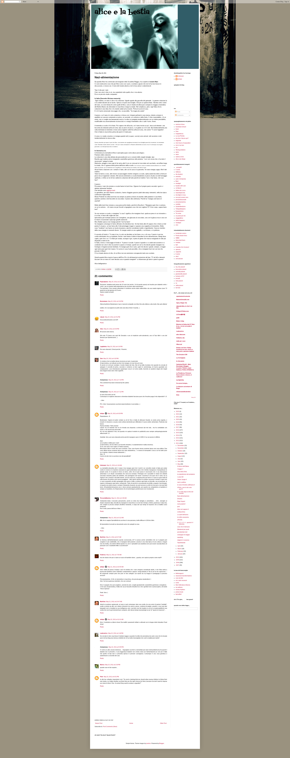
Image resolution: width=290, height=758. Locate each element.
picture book (179, 592)
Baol (177, 181)
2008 (177, 562)
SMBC (178, 238)
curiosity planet (180, 271)
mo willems (179, 587)
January (180, 554)
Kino (177, 395)
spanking (180, 537)
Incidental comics (181, 233)
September (181, 453)
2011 (177, 443)
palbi (177, 318)
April (179, 546)
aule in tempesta (181, 179)
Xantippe (178, 222)
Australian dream (181, 127)
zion (177, 225)
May (179, 464)
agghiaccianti (110, 190)
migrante (178, 140)
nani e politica (181, 482)
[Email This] (116, 269)
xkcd (177, 256)
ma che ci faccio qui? (182, 138)
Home (131, 723)
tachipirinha (180, 380)
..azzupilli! (179, 167)
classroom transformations (184, 576)
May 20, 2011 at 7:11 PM (116, 392)
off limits (179, 520)
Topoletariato (181, 542)
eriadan (178, 242)
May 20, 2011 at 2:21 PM (116, 282)
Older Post (163, 723)
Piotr (101, 676)
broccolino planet (181, 269)
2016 (177, 430)
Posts (178, 112)
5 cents (178, 169)
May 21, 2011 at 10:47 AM (114, 601)
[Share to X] (120, 269)
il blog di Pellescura (182, 311)
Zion (101, 358)
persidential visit (182, 532)
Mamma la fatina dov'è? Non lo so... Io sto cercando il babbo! (185, 326)
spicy (177, 152)
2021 (177, 417)
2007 (177, 565)
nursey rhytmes (180, 589)
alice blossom (180, 334)
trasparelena (179, 211)
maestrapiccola (180, 193)
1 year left (180, 477)
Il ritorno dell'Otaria (183, 466)
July (179, 459)
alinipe (102, 413)
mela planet (179, 281)
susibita (178, 204)
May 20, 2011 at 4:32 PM (110, 358)
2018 (177, 424)
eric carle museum (181, 580)
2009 (177, 560)
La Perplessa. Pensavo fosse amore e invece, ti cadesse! (184, 375)
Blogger (161, 743)
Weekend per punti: (183, 529)
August (180, 456)
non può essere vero (182, 197)
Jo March (178, 188)
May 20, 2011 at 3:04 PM (111, 329)
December (181, 445)
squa (177, 154)
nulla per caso (180, 341)
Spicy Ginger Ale (181, 303)
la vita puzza (180, 361)
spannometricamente (183, 296)
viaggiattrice (179, 218)
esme (177, 582)
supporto (178, 252)
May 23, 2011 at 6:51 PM (111, 676)
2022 (177, 414)
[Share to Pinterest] (125, 269)
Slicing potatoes (180, 150)
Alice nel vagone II (183, 509)
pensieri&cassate (181, 199)
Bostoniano (103, 301)
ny (176, 283)
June (179, 461)
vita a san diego (180, 159)
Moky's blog (180, 321)
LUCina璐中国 (180, 314)
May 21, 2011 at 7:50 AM (113, 555)
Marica (102, 664)
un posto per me (181, 216)
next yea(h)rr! (181, 504)
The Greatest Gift (181, 354)
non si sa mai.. (180, 145)
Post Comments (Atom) (110, 726)
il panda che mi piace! (182, 247)
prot (178, 506)
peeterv (148, 743)
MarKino (102, 537)
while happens (180, 220)
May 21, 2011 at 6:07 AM (113, 537)
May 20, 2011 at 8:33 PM (115, 413)
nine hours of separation (183, 143)
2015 (177, 432)
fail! (177, 245)
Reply (102, 295)
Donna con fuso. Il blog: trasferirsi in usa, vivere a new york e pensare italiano (185, 349)
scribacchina (181, 512)
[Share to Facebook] (122, 269)
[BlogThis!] (118, 269)
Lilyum (102, 317)
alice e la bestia (122, 12)
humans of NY (180, 276)
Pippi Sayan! (181, 501)
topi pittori (179, 594)
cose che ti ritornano (183, 527)
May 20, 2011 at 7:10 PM (116, 380)
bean (177, 129)
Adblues (178, 172)
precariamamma (181, 202)
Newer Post (98, 723)
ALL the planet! (180, 267)
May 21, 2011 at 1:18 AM (114, 465)
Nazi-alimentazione (183, 496)
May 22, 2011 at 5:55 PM (116, 647)
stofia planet (179, 285)
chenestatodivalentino (183, 391)
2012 (177, 440)
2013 (177, 438)
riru (177, 147)
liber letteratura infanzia (183, 585)
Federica (103, 555)
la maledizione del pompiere (186, 474)
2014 (177, 435)
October (180, 451)
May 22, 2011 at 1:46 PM (115, 633)
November (181, 448)
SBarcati (179, 344)
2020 (177, 419)
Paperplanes (104, 282)
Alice (101, 329)
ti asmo (178, 254)
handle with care (181, 186)
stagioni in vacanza (183, 540)
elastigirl (178, 183)
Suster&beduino (181, 206)
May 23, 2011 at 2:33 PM (112, 664)
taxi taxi (178, 288)
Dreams (179, 498)
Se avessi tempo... (182, 383)
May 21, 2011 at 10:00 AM (115, 567)
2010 (177, 557)
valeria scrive (180, 157)
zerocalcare (179, 258)
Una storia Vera (182, 471)
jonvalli (178, 278)
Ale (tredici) (179, 174)
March (180, 548)
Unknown (103, 465)
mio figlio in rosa (181, 195)
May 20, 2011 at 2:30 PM (115, 301)
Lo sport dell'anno (182, 514)
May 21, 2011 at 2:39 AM (119, 498)
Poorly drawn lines (181, 235)
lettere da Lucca (180, 190)
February (180, 551)
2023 (177, 411)
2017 (177, 427)
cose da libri (179, 578)
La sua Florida (180, 136)
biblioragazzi (180, 573)
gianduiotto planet (181, 274)
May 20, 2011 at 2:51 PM (112, 317)
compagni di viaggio (183, 535)
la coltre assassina (183, 517)
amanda (178, 176)
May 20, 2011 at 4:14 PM (114, 346)
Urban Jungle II (182, 479)
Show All (193, 397)
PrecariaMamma (105, 498)
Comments (180, 115)
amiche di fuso (180, 124)
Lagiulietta (103, 346)
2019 (177, 422)
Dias (177, 131)
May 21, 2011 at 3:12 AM (116, 517)
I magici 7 (180, 469)
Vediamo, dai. (180, 338)
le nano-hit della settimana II (186, 485)
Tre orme (178, 213)
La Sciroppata (180, 358)
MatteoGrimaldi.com (182, 299)
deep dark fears (180, 240)
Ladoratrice (104, 633)
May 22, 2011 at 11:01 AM (115, 619)
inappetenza (179, 133)
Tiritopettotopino (181, 209)
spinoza (178, 249)
